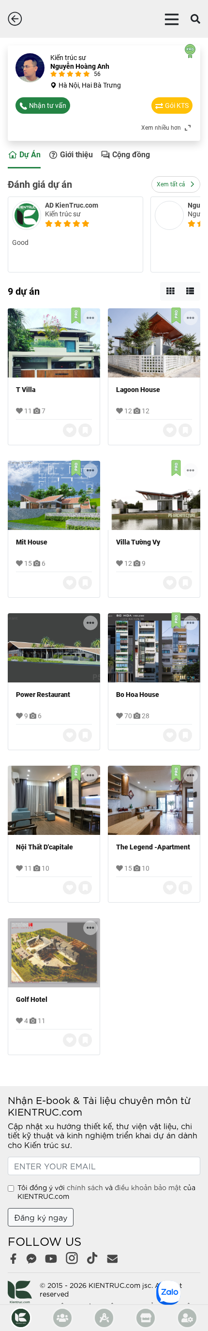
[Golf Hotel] (54, 952)
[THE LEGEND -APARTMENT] (154, 800)
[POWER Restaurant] (54, 647)
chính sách (85, 1187)
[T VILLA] (54, 343)
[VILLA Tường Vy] (154, 495)
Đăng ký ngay (40, 1217)
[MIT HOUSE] (54, 495)
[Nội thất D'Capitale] (54, 800)
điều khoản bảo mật (148, 1187)
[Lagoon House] (154, 343)
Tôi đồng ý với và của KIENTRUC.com (106, 1191)
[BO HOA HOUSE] (154, 647)
